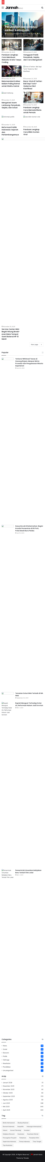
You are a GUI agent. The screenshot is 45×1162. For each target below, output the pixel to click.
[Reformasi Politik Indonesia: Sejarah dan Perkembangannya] (8, 119)
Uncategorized (8, 1070)
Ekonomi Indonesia (8, 1126)
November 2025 (8, 1089)
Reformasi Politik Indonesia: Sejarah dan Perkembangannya (10, 131)
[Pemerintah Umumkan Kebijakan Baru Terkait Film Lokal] (8, 952)
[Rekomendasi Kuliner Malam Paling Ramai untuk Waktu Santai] (12, 71)
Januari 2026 (7, 1082)
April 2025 (6, 1110)
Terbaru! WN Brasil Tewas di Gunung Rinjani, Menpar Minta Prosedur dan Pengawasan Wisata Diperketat (29, 362)
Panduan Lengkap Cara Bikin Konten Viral (31, 132)
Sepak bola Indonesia (9, 1141)
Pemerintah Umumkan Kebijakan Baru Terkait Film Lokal (28, 871)
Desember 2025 (8, 1086)
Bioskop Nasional (23, 1123)
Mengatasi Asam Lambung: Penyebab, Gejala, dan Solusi (11, 105)
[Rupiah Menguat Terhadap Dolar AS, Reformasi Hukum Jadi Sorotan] (8, 785)
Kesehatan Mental (32, 1134)
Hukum (5, 1130)
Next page (34, 344)
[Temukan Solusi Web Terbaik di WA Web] (8, 696)
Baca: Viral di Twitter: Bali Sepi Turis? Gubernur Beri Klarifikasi (32, 85)
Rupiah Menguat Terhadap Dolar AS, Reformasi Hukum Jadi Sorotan (29, 704)
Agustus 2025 (8, 1100)
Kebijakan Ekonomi (9, 1134)
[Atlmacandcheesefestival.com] (14, 7)
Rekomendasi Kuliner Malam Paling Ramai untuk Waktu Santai (11, 83)
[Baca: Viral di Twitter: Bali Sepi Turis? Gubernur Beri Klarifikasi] (33, 71)
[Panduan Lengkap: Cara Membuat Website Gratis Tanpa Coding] (12, 44)
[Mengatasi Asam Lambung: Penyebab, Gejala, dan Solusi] (7, 95)
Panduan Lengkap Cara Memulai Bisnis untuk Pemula (32, 110)
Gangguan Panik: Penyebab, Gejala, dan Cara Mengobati (32, 57)
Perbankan (22, 1138)
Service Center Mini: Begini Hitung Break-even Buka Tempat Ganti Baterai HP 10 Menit (11, 334)
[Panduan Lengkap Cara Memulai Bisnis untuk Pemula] (33, 97)
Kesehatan (6, 1063)
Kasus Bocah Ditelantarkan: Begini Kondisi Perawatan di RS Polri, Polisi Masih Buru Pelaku (29, 528)
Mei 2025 (6, 1106)
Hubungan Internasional (34, 1126)
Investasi (26, 1130)
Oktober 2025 (8, 1093)
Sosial (5, 1049)
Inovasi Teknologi (15, 1130)
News (5, 1046)
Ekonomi (6, 1053)
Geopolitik (20, 1126)
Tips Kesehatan (7, 1145)
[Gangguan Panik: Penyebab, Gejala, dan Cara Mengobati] (33, 44)
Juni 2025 (6, 1103)
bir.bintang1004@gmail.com (15, 33)
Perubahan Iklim (34, 1138)
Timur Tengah (37, 1141)
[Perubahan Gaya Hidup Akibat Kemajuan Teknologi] (22, 25)
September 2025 (9, 1096)
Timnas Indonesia (24, 1141)
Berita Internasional (9, 1123)
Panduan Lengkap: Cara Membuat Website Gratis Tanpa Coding (11, 59)
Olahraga (6, 1060)
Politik (5, 1056)
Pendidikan (7, 1067)
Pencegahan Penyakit (9, 1138)
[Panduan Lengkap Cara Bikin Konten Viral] (31, 120)
